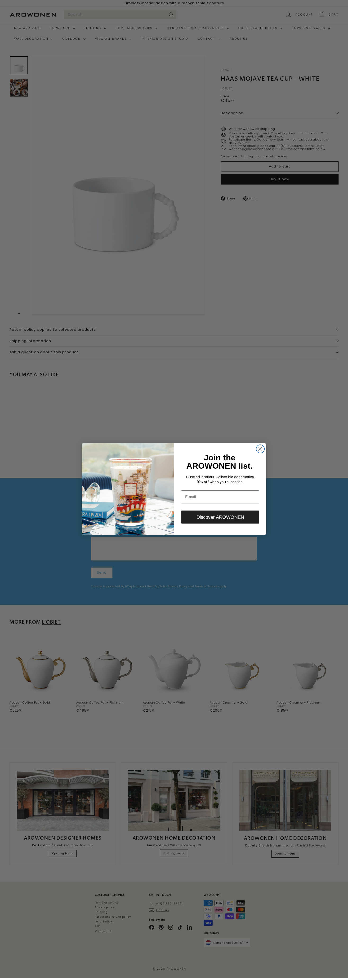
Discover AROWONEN (220, 517)
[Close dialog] (260, 449)
